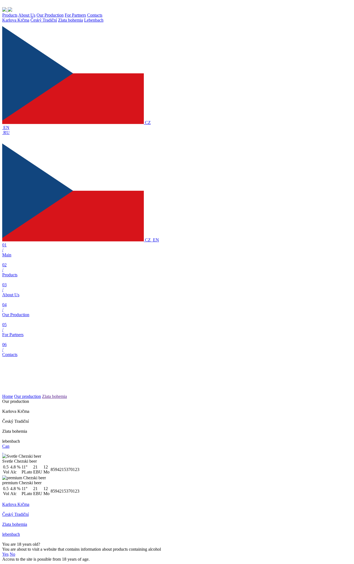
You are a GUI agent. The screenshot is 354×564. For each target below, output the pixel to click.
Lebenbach (93, 20)
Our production (27, 396)
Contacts (94, 15)
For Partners (75, 15)
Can (5, 446)
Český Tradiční (43, 20)
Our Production (50, 15)
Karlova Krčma (15, 20)
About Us (26, 15)
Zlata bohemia (70, 20)
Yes (5, 554)
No (12, 554)
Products (9, 15)
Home (7, 396)
